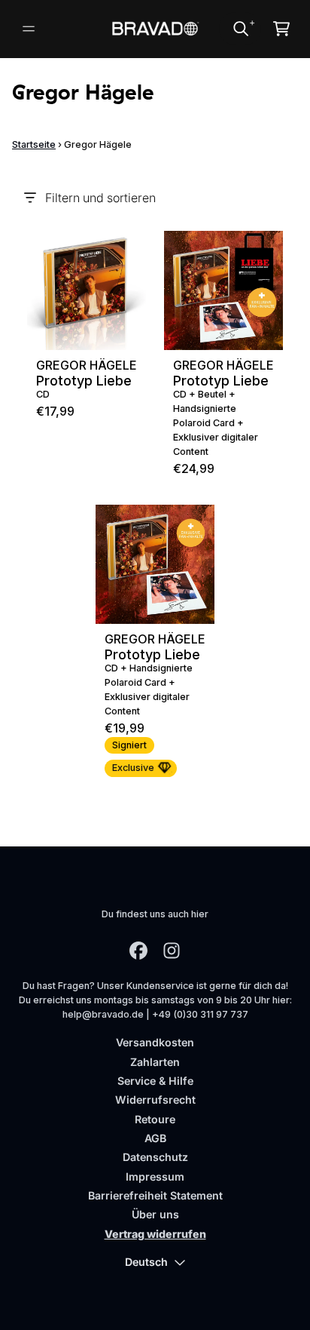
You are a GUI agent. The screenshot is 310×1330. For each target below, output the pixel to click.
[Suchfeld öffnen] (240, 28)
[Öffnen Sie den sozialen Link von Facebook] (138, 950)
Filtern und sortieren (100, 197)
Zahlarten (155, 1061)
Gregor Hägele (86, 365)
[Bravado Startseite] (155, 29)
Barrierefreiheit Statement (155, 1195)
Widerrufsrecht (155, 1099)
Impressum (155, 1176)
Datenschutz (155, 1156)
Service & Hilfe (155, 1080)
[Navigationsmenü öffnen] (28, 28)
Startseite (34, 144)
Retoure (155, 1119)
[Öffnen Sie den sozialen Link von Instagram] (171, 950)
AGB (155, 1138)
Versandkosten (155, 1042)
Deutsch (146, 1261)
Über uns (155, 1214)
